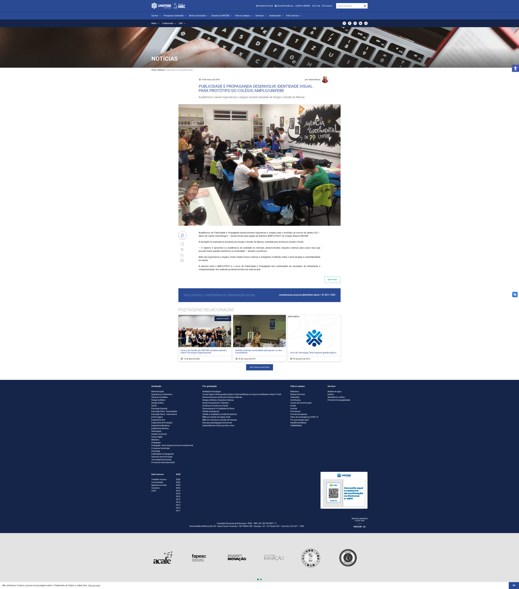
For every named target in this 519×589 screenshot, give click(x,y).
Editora (331, 394)
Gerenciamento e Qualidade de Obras (218, 408)
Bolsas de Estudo (197, 15)
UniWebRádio (296, 425)
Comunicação (157, 482)
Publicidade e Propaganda (162, 454)
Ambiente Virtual (265, 6)
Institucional (275, 15)
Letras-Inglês (156, 437)
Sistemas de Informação (161, 457)
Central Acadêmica (285, 6)
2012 (178, 508)
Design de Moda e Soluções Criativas (218, 400)
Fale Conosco (293, 15)
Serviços (259, 15)
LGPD (153, 491)
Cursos (155, 15)
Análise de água (334, 391)
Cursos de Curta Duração (301, 403)
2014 (178, 502)
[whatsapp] (182, 260)
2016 (178, 496)
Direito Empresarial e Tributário (215, 403)
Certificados (295, 400)
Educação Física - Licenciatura (164, 414)
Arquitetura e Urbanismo (161, 394)
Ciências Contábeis (159, 397)
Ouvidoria (328, 6)
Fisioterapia (156, 431)
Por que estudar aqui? (299, 420)
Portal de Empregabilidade (339, 400)
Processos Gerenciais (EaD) (163, 462)
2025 (178, 482)
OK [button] (514, 585)
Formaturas (295, 411)
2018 (178, 494)
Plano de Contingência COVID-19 (304, 417)
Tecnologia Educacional (161, 460)
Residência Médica (298, 423)
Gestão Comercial (159, 434)
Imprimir (333, 280)
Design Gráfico (157, 403)
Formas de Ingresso (298, 414)
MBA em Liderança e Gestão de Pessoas (219, 420)
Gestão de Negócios (210, 411)
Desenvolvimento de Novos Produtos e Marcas (222, 397)
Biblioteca (294, 391)
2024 (178, 485)
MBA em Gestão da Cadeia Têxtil (216, 417)
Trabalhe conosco (159, 479)
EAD (181, 23)
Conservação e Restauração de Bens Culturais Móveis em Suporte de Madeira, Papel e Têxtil (241, 394)
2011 (178, 511)
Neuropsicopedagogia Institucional (217, 423)
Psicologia (155, 451)
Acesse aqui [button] (94, 585)
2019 (178, 491)
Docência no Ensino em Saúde (215, 406)
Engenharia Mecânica (160, 425)
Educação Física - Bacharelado (164, 411)
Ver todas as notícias (260, 367)
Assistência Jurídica (336, 397)
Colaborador (168, 23)
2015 (178, 499)
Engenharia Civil (158, 420)
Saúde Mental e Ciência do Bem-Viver (218, 425)
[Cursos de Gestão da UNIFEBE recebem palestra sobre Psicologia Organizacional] (204, 338)
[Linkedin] (182, 254)
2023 (178, 488)
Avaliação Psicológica (211, 391)
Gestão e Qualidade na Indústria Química (219, 414)
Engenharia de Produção (161, 423)
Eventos (293, 408)
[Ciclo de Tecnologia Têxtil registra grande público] (314, 338)
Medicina (155, 440)
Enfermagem (157, 417)
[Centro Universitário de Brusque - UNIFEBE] (168, 5)
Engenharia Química (160, 428)
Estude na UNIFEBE (220, 15)
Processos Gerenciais (160, 448)
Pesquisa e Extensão (174, 15)
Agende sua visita (159, 485)
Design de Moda (158, 400)
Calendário (295, 397)
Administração (157, 391)
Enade (293, 406)
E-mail (317, 6)
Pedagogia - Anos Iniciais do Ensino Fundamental (172, 445)
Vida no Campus (243, 15)
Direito (154, 406)
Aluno (154, 23)
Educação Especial (159, 408)
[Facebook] (182, 243)
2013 (178, 505)
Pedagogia (156, 442)
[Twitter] (182, 249)
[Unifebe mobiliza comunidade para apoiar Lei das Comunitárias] (259, 338)
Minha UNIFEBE (303, 6)
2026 (178, 479)
